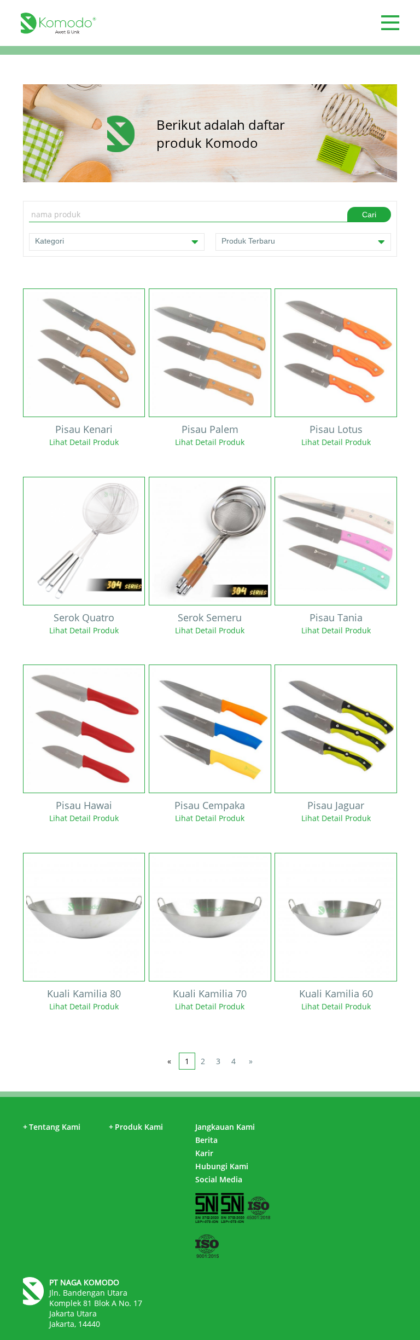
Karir (204, 1153)
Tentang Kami (51, 1127)
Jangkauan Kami (225, 1127)
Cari (369, 214)
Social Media (218, 1179)
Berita (206, 1140)
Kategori (49, 240)
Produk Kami (136, 1127)
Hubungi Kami (221, 1166)
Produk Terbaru (248, 240)
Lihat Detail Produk (84, 442)
